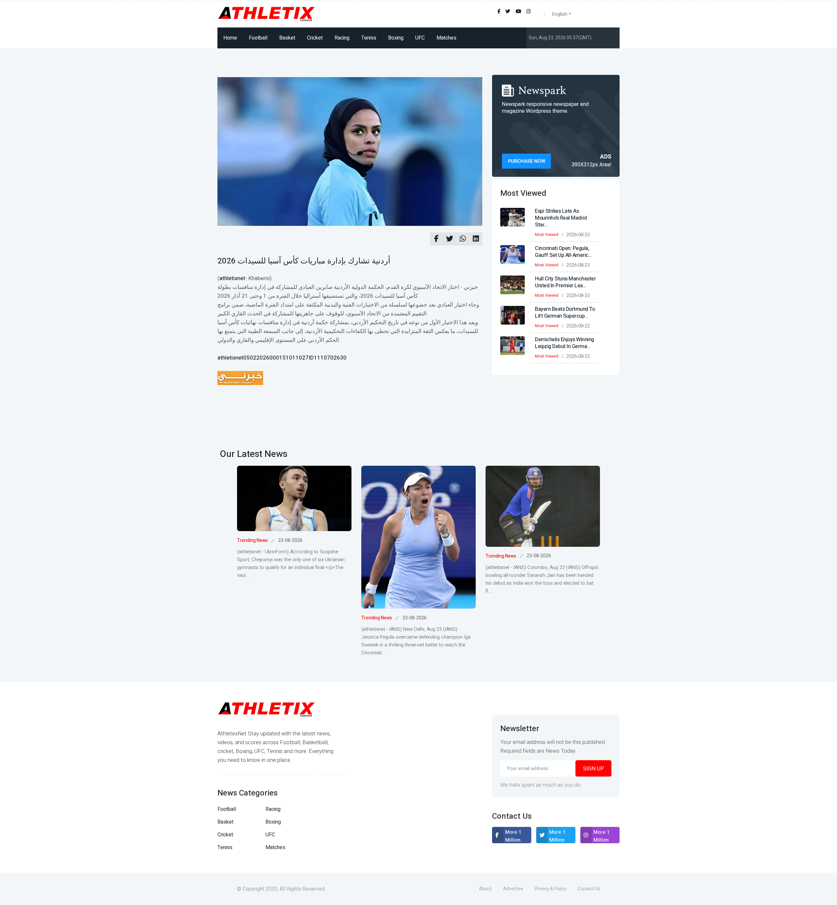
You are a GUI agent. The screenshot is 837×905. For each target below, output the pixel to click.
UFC (420, 38)
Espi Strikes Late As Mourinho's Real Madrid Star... (561, 218)
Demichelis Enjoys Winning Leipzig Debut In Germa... (564, 343)
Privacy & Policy (550, 888)
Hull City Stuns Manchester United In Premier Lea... (565, 282)
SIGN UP (593, 768)
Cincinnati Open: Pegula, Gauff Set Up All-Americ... (563, 251)
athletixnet (232, 278)
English (559, 14)
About (485, 888)
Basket (287, 38)
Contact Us (589, 888)
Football (258, 38)
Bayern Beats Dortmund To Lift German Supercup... (565, 312)
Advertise (513, 888)
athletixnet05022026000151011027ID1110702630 (282, 358)
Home (230, 38)
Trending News (252, 540)
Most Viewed (546, 235)
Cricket (315, 38)
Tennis (368, 38)
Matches (446, 38)
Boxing (395, 38)
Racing (342, 38)
